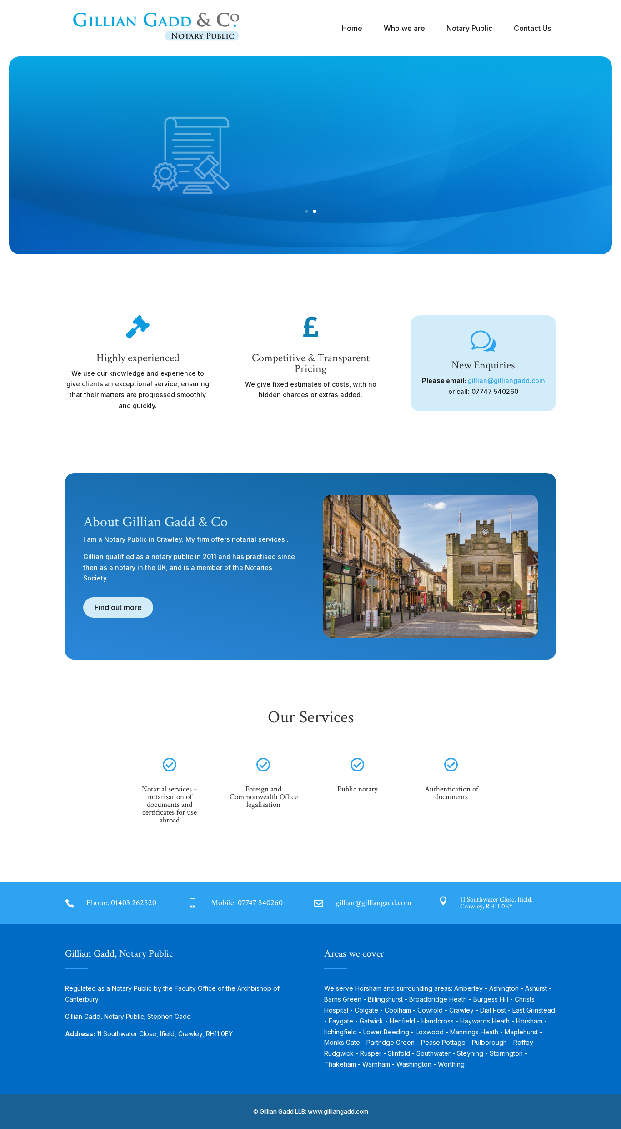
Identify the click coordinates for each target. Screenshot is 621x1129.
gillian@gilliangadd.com (506, 380)
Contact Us (532, 28)
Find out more (357, 186)
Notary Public (469, 28)
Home (352, 28)
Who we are (404, 28)
